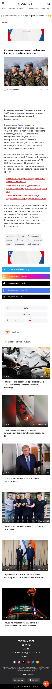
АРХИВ (26, 649)
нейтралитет (33, 244)
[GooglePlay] (18, 680)
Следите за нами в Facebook (17, 290)
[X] (23, 662)
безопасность (33, 236)
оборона (19, 240)
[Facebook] (14, 662)
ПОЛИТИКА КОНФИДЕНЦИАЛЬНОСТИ (26, 653)
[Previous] (2, 16)
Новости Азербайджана (13, 16)
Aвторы (11, 8)
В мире (20, 8)
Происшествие (32, 8)
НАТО (9, 244)
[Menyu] (3, 3)
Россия (21, 236)
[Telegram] (32, 662)
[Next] (49, 16)
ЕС (28, 240)
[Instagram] (19, 662)
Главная (40, 23)
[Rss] (37, 662)
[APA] (26, 674)
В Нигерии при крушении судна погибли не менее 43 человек (25, 180)
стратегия (37, 240)
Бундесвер (19, 244)
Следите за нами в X (15, 297)
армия (9, 240)
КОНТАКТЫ (26, 645)
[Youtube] (28, 662)
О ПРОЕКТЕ (26, 657)
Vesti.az (21, 125)
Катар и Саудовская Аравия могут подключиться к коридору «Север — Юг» (26, 197)
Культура (45, 8)
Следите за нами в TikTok (16, 283)
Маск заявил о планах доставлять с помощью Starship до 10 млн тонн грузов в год (26, 188)
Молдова (10, 236)
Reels (4, 8)
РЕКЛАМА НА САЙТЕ (26, 641)
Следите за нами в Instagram (17, 276)
